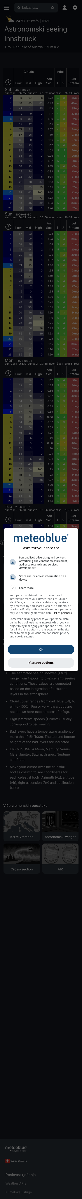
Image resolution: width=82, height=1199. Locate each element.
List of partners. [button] (62, 613)
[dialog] (41, 599)
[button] (41, 588)
